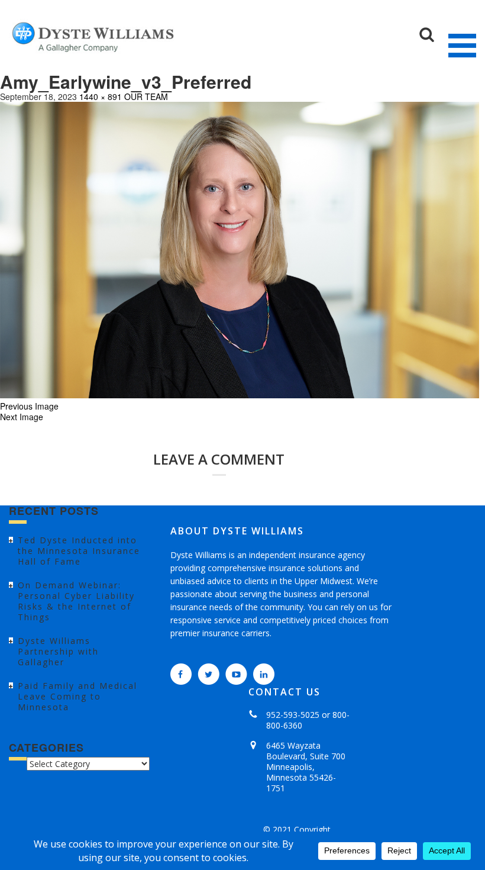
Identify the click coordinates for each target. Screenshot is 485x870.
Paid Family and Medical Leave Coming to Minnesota (77, 696)
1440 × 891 (100, 96)
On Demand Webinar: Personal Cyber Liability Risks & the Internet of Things (76, 601)
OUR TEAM (146, 96)
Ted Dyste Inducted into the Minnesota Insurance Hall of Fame (79, 550)
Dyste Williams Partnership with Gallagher (58, 651)
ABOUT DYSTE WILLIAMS (237, 530)
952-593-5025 (292, 714)
